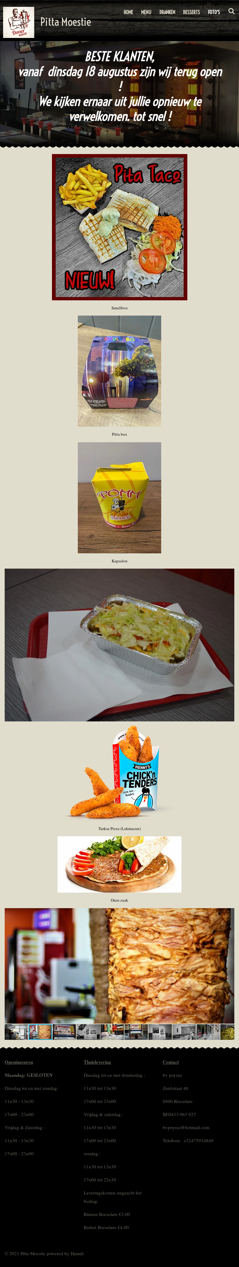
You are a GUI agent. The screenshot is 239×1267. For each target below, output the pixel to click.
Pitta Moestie (65, 22)
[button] (229, 914)
